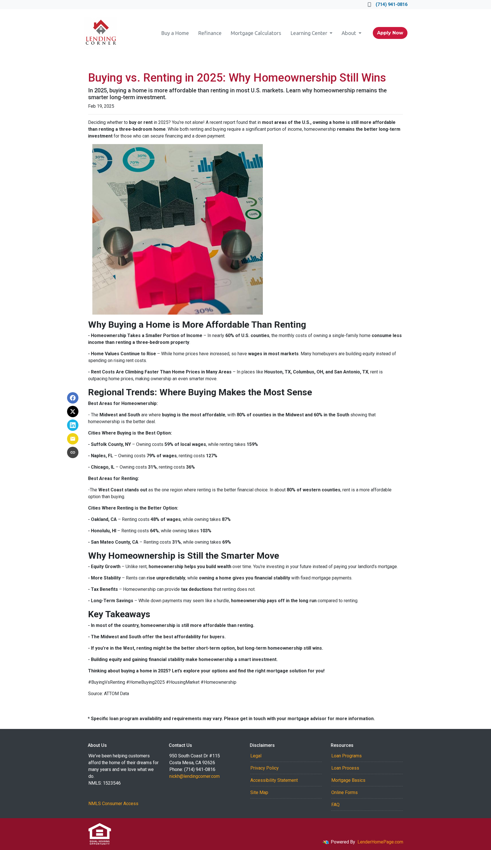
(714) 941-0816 (391, 4)
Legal (255, 755)
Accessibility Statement (274, 780)
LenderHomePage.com (380, 842)
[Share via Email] (72, 438)
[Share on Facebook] (72, 398)
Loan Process (345, 768)
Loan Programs (346, 755)
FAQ (335, 804)
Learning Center (309, 33)
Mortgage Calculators (256, 33)
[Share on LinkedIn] (72, 425)
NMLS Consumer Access (113, 803)
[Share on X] (72, 411)
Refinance (210, 33)
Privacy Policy (264, 768)
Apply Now (390, 33)
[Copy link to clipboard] (72, 452)
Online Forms (344, 792)
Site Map (259, 792)
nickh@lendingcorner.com (194, 776)
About (349, 33)
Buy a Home (175, 33)
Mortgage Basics (348, 780)
